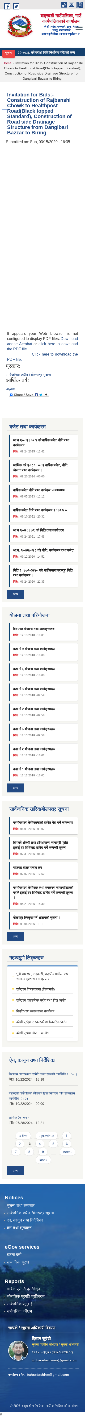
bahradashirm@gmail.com (48, 1374)
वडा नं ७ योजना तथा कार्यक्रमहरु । (35, 649)
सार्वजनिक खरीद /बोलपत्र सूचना (30, 1213)
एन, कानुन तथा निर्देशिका (25, 1220)
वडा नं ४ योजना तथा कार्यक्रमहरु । (35, 709)
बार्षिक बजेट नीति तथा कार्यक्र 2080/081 (39, 490)
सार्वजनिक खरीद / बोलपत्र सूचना (28, 375)
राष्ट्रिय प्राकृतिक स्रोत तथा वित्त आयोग (41, 1000)
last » (43, 1160)
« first (23, 1136)
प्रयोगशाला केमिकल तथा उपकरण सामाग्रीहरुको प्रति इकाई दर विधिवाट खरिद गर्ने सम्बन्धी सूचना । (43, 892)
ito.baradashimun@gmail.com (54, 1360)
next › (67, 1152)
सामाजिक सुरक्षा (18, 1262)
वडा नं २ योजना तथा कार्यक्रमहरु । (35, 749)
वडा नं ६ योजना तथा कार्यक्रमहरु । (35, 669)
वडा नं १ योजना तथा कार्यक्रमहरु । (35, 769)
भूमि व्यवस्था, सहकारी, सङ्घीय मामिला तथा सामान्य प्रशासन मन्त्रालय (42, 976)
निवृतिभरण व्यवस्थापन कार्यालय (35, 1011)
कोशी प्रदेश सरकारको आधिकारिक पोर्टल (41, 1022)
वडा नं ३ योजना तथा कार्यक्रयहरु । (35, 729)
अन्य (15, 594)
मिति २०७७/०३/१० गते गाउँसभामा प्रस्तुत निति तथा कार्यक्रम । (42, 572)
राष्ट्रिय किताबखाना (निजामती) (35, 989)
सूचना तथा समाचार (20, 1205)
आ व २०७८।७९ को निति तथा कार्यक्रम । (40, 530)
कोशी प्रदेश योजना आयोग (32, 1033)
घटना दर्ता (14, 1254)
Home (7, 63)
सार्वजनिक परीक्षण (19, 1311)
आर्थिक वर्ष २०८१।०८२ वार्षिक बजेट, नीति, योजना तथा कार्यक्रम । (40, 467)
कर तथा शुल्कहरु (19, 1228)
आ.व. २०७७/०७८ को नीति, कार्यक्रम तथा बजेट (43, 550)
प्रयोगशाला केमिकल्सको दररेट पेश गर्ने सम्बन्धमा (43, 822)
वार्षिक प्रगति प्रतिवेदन (23, 1289)
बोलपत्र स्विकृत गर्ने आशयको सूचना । (37, 918)
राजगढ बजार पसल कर (27, 868)
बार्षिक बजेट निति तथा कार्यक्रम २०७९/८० (40, 510)
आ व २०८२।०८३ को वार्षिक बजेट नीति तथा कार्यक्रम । (41, 442)
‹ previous (46, 1136)
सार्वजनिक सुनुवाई (19, 1304)
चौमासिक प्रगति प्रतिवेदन (26, 1296)
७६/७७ (10, 389)
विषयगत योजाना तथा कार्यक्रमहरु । (35, 629)
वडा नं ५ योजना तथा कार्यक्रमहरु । (35, 689)
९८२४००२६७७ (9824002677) (52, 1352)
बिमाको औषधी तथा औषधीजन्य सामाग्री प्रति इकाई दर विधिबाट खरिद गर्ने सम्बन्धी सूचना (40, 845)
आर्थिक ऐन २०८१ (19, 1117)
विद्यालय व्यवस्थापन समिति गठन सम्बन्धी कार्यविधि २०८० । (43, 1074)
